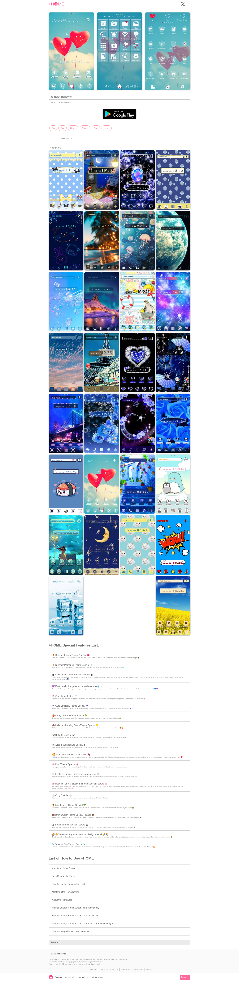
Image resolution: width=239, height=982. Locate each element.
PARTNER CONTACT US (109, 969)
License (148, 969)
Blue (62, 128)
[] (186, 942)
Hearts (73, 128)
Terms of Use (125, 969)
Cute (96, 128)
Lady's (106, 128)
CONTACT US (92, 969)
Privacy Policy (138, 969)
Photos (85, 128)
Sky (53, 128)
